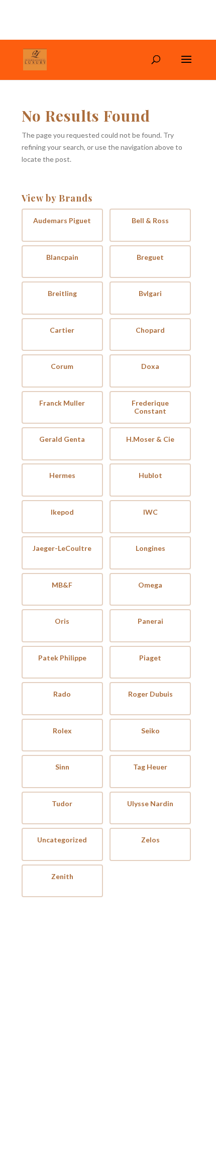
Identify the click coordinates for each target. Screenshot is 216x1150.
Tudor (62, 804)
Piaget (150, 658)
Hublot (150, 475)
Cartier (62, 330)
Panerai (150, 621)
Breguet (150, 257)
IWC (150, 512)
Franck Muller (62, 403)
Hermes (62, 475)
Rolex (62, 731)
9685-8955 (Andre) (82, 1067)
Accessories (48, 979)
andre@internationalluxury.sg (98, 1080)
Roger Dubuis (150, 694)
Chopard (150, 330)
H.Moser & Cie (150, 439)
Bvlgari (150, 294)
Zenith (62, 877)
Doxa (150, 366)
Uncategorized (62, 840)
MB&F (62, 585)
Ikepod (62, 512)
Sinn (62, 767)
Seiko (150, 731)
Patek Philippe (62, 658)
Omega (150, 585)
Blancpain (62, 257)
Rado (62, 694)
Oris (62, 621)
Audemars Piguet (62, 221)
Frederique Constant (150, 407)
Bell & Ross (150, 221)
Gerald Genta (62, 439)
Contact (132, 979)
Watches (43, 964)
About (129, 964)
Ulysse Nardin (150, 804)
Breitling (62, 294)
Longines (150, 548)
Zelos (150, 840)
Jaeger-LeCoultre (62, 548)
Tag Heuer (150, 767)
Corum (62, 366)
